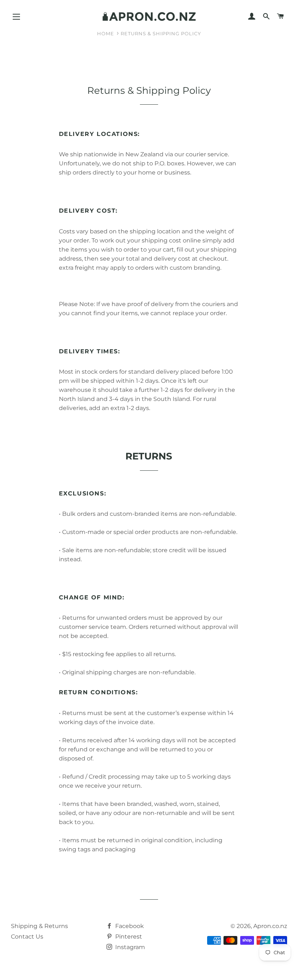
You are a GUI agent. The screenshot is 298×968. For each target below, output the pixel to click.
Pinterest (128, 936)
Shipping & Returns (39, 926)
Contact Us (27, 936)
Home (105, 33)
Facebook (129, 926)
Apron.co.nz (270, 926)
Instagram (129, 947)
